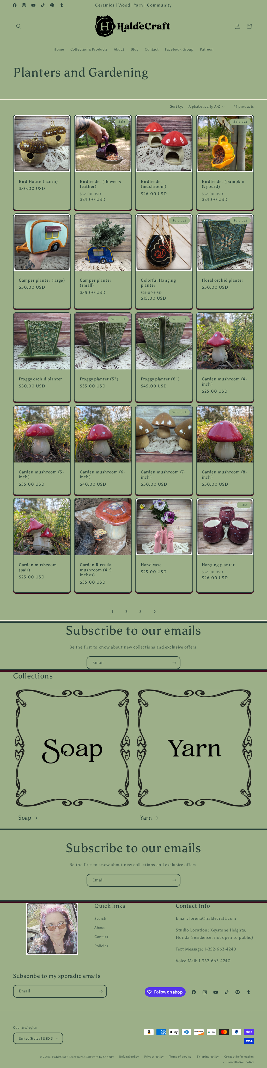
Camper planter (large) (42, 280)
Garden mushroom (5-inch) (41, 474)
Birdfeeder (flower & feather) (101, 184)
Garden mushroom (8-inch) (224, 474)
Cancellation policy (240, 1062)
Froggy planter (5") (99, 378)
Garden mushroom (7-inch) (163, 474)
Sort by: (176, 106)
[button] (19, 26)
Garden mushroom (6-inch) (102, 474)
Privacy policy (154, 1056)
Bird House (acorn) (38, 181)
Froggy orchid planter (40, 378)
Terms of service (180, 1056)
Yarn (146, 817)
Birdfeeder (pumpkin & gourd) (223, 184)
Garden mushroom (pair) (38, 567)
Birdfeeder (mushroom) (153, 184)
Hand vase (151, 564)
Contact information (239, 1056)
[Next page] (154, 611)
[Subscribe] (174, 662)
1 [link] (112, 611)
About (99, 927)
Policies (101, 946)
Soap (25, 817)
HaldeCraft (60, 1057)
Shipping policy (208, 1056)
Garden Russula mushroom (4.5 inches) (96, 569)
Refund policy (129, 1056)
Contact (101, 937)
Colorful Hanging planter (158, 283)
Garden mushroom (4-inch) (224, 381)
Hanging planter (218, 564)
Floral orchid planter (222, 280)
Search (100, 918)
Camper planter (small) (95, 283)
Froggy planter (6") (160, 378)
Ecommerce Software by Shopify (91, 1057)
